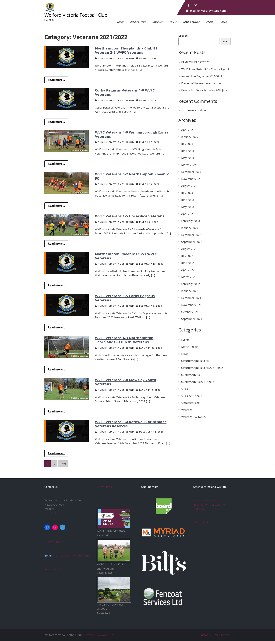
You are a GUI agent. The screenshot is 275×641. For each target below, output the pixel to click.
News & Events (191, 22)
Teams (173, 22)
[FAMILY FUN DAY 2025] (114, 518)
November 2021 (191, 305)
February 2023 (190, 221)
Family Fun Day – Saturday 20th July (204, 90)
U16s (184, 389)
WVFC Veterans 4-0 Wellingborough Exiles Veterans (131, 134)
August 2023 (189, 186)
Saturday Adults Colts (195, 361)
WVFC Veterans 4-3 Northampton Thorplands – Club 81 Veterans (124, 339)
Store (210, 22)
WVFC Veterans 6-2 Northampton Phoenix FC (132, 176)
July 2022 (187, 256)
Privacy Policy (202, 522)
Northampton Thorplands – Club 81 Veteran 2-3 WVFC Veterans (126, 50)
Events (185, 340)
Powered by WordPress (99, 635)
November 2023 (191, 179)
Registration (138, 22)
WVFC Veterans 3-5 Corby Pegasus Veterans (125, 297)
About (224, 22)
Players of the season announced (201, 83)
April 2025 (187, 130)
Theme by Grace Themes (215, 635)
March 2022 (188, 277)
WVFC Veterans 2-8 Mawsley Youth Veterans (125, 381)
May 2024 (187, 158)
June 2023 (187, 200)
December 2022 (191, 235)
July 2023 (187, 193)
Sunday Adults (190, 375)
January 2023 (189, 228)
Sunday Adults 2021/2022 (197, 382)
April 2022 (187, 270)
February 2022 (190, 284)
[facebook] (189, 5)
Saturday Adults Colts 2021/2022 (202, 368)
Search (183, 36)
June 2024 (187, 151)
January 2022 (189, 291)
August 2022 (189, 249)
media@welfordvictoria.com (208, 10)
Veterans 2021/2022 (194, 417)
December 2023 (191, 172)
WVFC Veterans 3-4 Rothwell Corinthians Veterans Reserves (130, 423)
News (184, 354)
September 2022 (191, 242)
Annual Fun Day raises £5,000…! (201, 76)
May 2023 (187, 207)
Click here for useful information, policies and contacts (209, 505)
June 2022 (187, 263)
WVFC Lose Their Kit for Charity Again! (205, 69)
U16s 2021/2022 (191, 396)
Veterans (186, 410)
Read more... (56, 80)
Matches (157, 22)
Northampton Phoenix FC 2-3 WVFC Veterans (126, 255)
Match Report (189, 347)
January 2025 (189, 137)
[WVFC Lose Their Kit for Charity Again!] (114, 550)
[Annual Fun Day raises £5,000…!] (114, 589)
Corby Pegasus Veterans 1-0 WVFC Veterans (125, 92)
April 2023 (187, 214)
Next (63, 463)
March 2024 (188, 165)
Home (120, 22)
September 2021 (191, 319)
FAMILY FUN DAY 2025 (195, 62)
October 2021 (189, 312)
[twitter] (196, 5)
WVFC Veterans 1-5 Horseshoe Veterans (129, 216)
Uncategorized (190, 403)
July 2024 (187, 144)
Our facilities (52, 542)
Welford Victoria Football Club (75, 15)
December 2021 (191, 298)
